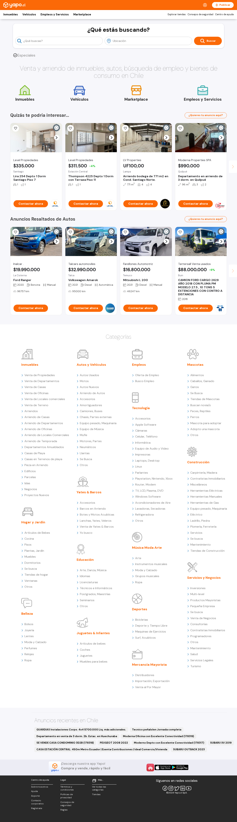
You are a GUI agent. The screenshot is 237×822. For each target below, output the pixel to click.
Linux (138, 466)
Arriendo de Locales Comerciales (46, 435)
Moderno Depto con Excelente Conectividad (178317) (169, 742)
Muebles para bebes (93, 661)
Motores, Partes (91, 441)
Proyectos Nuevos (36, 495)
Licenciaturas (89, 582)
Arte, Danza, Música (93, 570)
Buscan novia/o (200, 405)
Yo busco (86, 533)
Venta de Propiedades (39, 375)
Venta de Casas (35, 387)
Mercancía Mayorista (149, 664)
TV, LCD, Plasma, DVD (149, 491)
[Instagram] (171, 788)
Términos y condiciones (67, 788)
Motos (84, 381)
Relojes (29, 654)
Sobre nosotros (39, 786)
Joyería (29, 630)
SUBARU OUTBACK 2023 (189, 749)
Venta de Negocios (203, 618)
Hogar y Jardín (33, 522)
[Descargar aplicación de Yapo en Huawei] (150, 767)
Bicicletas (141, 620)
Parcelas (30, 477)
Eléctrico (196, 514)
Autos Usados (89, 375)
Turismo (195, 666)
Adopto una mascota (205, 429)
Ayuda (34, 791)
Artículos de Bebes (37, 533)
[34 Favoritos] (15, 128)
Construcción (198, 462)
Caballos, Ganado (202, 381)
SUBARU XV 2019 (221, 742)
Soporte (35, 795)
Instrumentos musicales (151, 564)
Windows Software (148, 497)
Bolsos (28, 624)
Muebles (30, 557)
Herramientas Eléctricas (206, 491)
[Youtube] (189, 788)
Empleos (139, 364)
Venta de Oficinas (36, 393)
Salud (194, 654)
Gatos (194, 387)
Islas (27, 483)
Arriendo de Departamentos (43, 423)
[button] (56, 137)
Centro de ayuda (224, 14)
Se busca (30, 569)
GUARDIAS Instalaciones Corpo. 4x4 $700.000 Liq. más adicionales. (81, 729)
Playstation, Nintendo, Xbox (154, 479)
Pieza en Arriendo (36, 465)
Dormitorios (32, 563)
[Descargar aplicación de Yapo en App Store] (163, 767)
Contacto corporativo (37, 802)
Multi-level (197, 594)
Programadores (200, 636)
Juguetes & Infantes (93, 633)
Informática (143, 443)
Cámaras (141, 431)
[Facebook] (165, 788)
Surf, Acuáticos (145, 638)
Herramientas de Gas (204, 503)
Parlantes (141, 473)
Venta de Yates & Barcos (97, 527)
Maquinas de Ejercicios (150, 631)
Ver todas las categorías (99, 788)
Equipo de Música (92, 429)
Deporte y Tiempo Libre (151, 626)
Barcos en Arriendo (93, 509)
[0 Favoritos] (125, 128)
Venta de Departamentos (41, 381)
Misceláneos (198, 484)
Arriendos (31, 411)
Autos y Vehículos (91, 364)
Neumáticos (88, 447)
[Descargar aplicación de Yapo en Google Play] (179, 767)
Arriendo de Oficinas (38, 429)
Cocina (29, 539)
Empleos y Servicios (55, 14)
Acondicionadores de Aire (153, 503)
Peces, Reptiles (200, 411)
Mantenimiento (200, 545)
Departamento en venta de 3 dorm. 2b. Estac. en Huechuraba (76, 736)
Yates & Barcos (89, 492)
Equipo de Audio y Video (152, 448)
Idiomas (85, 576)
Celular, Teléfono (146, 436)
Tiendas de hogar (36, 575)
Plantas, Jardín (34, 551)
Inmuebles (10, 14)
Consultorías (199, 624)
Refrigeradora (144, 514)
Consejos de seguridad (200, 14)
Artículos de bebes (93, 644)
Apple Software (145, 425)
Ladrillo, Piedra (200, 521)
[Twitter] (177, 788)
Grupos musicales (147, 576)
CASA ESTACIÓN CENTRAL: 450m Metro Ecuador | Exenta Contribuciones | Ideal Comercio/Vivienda (101, 749)
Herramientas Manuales (206, 497)
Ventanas (30, 581)
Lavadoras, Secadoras (150, 509)
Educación (85, 559)
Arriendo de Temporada (40, 441)
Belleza (27, 613)
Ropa (27, 660)
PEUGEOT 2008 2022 (114, 742)
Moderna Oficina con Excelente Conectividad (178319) (158, 736)
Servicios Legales (201, 660)
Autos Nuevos (89, 387)
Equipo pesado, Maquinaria (98, 423)
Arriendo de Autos (92, 393)
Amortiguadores (91, 405)
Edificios (30, 471)
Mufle (83, 435)
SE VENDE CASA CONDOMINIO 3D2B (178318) (65, 742)
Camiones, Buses (91, 411)
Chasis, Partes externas (96, 417)
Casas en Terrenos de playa (43, 459)
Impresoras (142, 454)
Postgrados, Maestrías (95, 594)
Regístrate (36, 808)
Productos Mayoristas (205, 600)
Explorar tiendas (177, 14)
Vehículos (29, 14)
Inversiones (198, 588)
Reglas (64, 809)
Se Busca (86, 459)
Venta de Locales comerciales (44, 399)
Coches (85, 650)
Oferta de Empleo (147, 375)
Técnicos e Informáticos (96, 588)
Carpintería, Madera (203, 473)
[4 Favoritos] (180, 232)
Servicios (196, 533)
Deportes (139, 609)
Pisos (27, 545)
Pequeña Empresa (202, 606)
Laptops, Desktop (147, 461)
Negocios (30, 489)
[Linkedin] (183, 788)
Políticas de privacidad (66, 796)
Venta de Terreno (36, 405)
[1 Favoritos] (15, 232)
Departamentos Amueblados (44, 447)
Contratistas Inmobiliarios (207, 479)
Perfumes (30, 648)
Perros (194, 417)
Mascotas (195, 364)
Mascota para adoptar (205, 423)
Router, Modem (145, 484)
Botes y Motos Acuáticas (97, 514)
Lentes (29, 636)
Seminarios (87, 600)
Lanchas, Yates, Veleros (95, 521)
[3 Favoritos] (70, 128)
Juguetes (86, 656)
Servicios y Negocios (204, 577)
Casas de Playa (34, 453)
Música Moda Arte (147, 547)
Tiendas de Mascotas (205, 399)
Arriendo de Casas (37, 417)
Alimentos (197, 375)
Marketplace (82, 14)
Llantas (85, 453)
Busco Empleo (144, 381)
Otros (28, 587)
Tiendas (96, 794)
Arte (138, 558)
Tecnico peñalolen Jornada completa (156, 729)
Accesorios (87, 399)
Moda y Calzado (35, 642)
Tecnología (141, 408)
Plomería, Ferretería (203, 527)
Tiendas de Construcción (207, 551)
